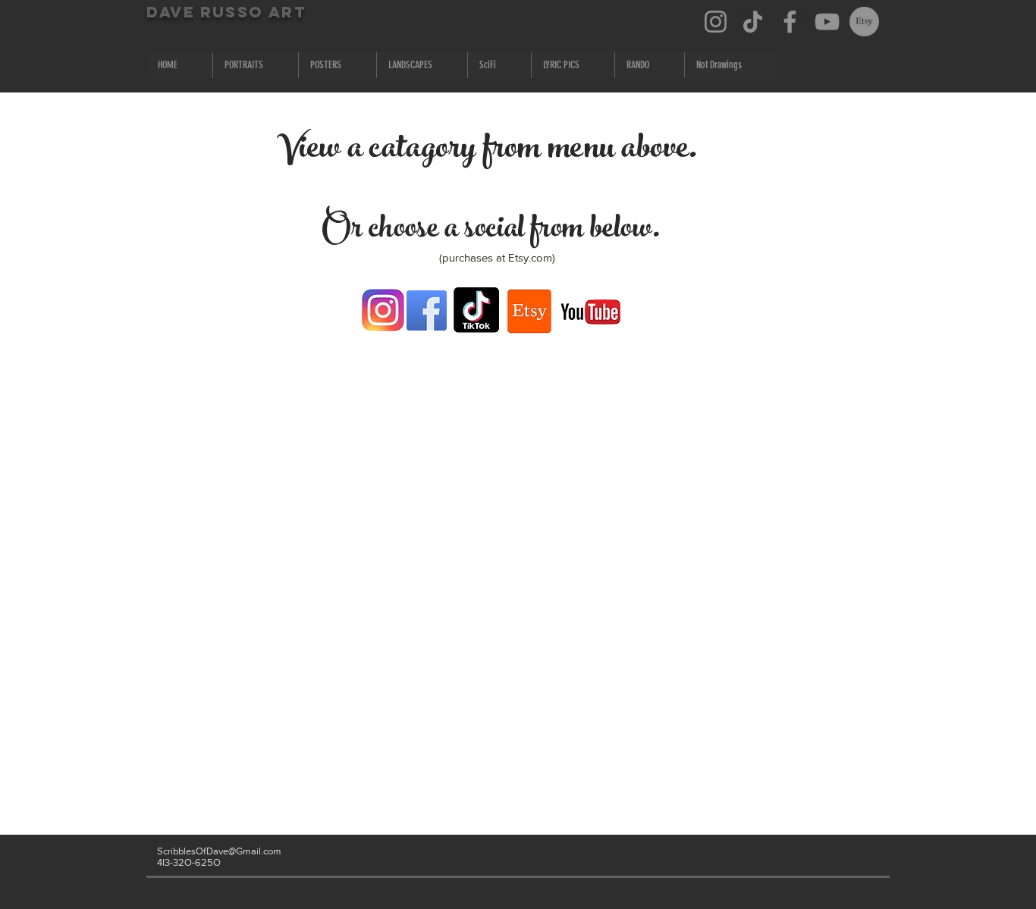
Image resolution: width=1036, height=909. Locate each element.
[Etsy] (864, 21)
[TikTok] (753, 21)
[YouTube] (827, 21)
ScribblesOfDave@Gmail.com (219, 851)
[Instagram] (715, 21)
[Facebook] (790, 21)
